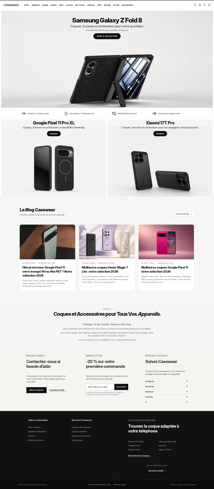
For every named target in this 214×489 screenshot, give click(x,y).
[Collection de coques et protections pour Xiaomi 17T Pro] (160, 157)
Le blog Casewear (79, 431)
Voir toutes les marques (140, 456)
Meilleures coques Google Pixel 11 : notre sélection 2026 (165, 269)
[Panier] (209, 5)
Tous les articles (183, 214)
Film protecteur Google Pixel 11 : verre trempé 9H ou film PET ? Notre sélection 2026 (47, 271)
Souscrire (121, 387)
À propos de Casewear (81, 427)
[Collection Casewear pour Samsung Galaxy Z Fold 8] (107, 59)
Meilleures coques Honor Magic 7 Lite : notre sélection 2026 (105, 269)
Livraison (31, 436)
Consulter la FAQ (57, 390)
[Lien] (24, 114)
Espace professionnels (81, 436)
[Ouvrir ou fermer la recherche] (195, 5)
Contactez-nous (87, 113)
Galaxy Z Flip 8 (134, 450)
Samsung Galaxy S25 (167, 442)
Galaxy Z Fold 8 (165, 450)
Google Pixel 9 (134, 445)
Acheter (54, 133)
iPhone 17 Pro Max (135, 442)
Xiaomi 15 (162, 445)
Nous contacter (36, 390)
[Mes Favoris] (204, 5)
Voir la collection (107, 36)
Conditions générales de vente (99, 485)
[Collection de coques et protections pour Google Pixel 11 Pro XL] (53, 157)
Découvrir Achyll (157, 471)
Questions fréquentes (37, 431)
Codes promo (77, 440)
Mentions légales (119, 485)
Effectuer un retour (36, 440)
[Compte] (200, 5)
